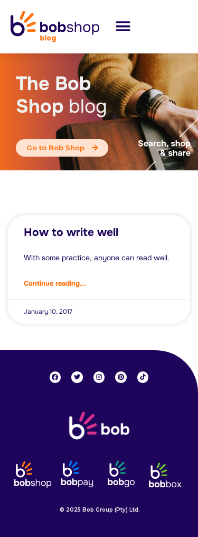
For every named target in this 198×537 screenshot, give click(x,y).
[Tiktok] (143, 377)
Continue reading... (55, 283)
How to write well (71, 232)
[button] (123, 26)
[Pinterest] (121, 377)
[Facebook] (55, 377)
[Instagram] (99, 377)
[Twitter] (77, 377)
